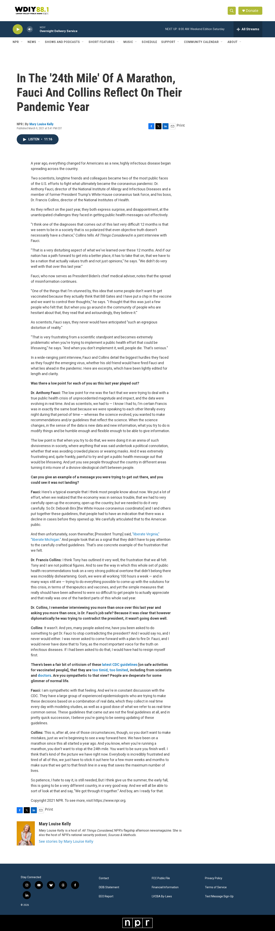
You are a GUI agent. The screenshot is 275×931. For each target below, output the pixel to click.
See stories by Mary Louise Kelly (66, 841)
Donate (252, 10)
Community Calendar (201, 42)
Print (181, 125)
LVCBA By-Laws (162, 896)
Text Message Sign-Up (219, 896)
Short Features (102, 42)
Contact (104, 878)
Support (168, 42)
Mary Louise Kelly (41, 124)
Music (128, 42)
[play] (17, 29)
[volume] (29, 29)
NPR (16, 42)
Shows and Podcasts (62, 42)
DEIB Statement (109, 887)
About (232, 42)
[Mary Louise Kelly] (26, 833)
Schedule (149, 42)
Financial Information (165, 887)
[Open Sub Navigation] (22, 42)
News (32, 42)
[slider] (36, 29)
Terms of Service (216, 887)
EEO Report (106, 896)
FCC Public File (161, 878)
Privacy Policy (213, 878)
